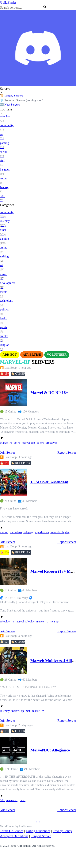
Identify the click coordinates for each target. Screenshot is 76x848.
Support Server (41, 836)
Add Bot (10, 354)
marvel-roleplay (59, 532)
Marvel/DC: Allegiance (50, 750)
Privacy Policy (62, 831)
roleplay (28, 532)
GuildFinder (8, 2)
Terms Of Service (11, 831)
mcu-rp (54, 621)
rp (12, 621)
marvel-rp (16, 532)
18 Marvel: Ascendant (49, 482)
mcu (28, 710)
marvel (4, 532)
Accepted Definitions (14, 836)
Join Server (7, 452)
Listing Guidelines (38, 831)
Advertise (32, 354)
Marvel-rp (6, 442)
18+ (2, 800)
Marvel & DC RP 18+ (49, 392)
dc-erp (40, 442)
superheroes (42, 532)
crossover (51, 442)
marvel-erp (28, 442)
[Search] (44, 7)
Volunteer (56, 354)
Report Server (66, 452)
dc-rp (17, 442)
